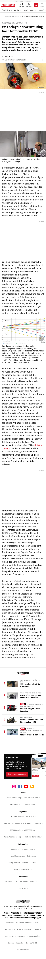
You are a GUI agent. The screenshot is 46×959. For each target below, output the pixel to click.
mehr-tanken (9, 936)
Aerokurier (10, 923)
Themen (33, 863)
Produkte (28, 1)
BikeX (37, 923)
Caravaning (9, 929)
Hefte (21, 1)
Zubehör (16, 10)
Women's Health (23, 950)
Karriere (25, 863)
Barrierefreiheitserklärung (23, 869)
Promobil (19, 943)
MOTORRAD (9, 882)
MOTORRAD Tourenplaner (32, 823)
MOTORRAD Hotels (17, 817)
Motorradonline (34, 936)
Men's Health (21, 936)
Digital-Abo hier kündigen (13, 837)
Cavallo (18, 929)
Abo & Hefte (23, 889)
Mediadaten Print (16, 804)
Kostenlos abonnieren (17, 774)
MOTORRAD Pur (29, 830)
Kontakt (14, 849)
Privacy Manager (14, 863)
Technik (26, 10)
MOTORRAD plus (15, 830)
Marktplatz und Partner (12, 823)
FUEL (38, 882)
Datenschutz (31, 856)
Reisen (32, 10)
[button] (23, 76)
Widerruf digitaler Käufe (33, 837)
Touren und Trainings (14, 798)
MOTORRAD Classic (26, 882)
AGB (31, 849)
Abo (16, 1)
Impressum (24, 849)
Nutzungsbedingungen (16, 856)
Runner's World (31, 943)
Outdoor (11, 943)
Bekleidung (6, 10)
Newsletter (30, 817)
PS (16, 882)
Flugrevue (27, 929)
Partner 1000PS (30, 804)
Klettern (36, 929)
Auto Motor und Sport (24, 923)
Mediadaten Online (31, 798)
